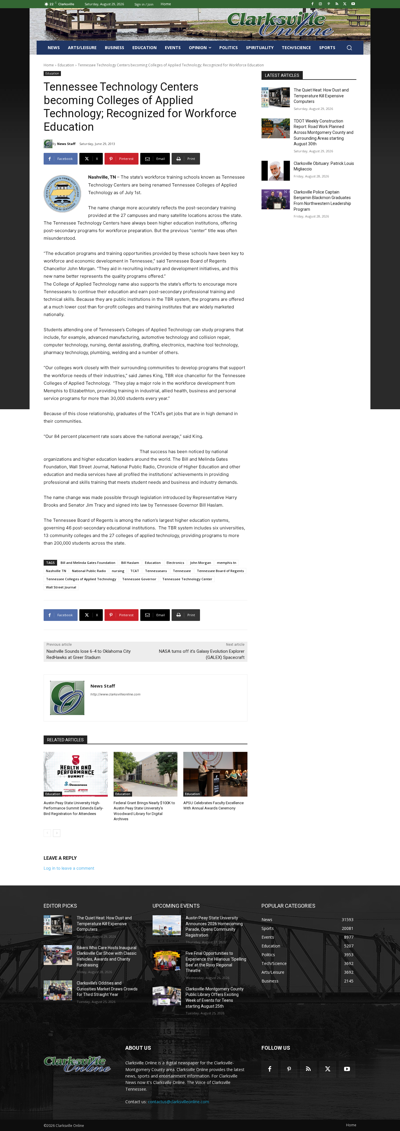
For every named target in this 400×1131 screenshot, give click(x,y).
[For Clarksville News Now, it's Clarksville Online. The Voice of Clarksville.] (77, 1064)
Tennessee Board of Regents (220, 571)
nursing (118, 571)
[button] (349, 48)
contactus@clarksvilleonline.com (178, 1101)
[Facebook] (312, 4)
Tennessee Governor (139, 579)
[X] (344, 4)
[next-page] (56, 833)
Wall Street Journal (61, 587)
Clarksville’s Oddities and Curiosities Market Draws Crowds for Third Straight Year (107, 989)
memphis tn (226, 562)
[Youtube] (353, 4)
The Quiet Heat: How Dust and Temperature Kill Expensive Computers (321, 96)
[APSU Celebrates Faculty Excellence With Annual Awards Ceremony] (215, 774)
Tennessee (182, 571)
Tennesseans (156, 571)
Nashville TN (56, 571)
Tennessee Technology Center (187, 579)
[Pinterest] (328, 4)
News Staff (66, 143)
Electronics (175, 562)
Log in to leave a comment (69, 868)
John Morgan (200, 562)
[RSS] (337, 4)
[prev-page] (47, 833)
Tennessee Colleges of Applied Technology (81, 579)
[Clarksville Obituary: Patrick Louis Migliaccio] (275, 171)
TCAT (134, 571)
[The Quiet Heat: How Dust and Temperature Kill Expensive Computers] (275, 97)
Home (49, 65)
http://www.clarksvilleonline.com (115, 694)
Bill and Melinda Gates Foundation (88, 562)
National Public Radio (89, 571)
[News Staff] (48, 143)
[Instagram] (320, 4)
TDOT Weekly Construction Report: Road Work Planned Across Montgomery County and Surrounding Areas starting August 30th (323, 132)
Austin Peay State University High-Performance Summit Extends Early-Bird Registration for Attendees (73, 808)
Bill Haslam (130, 562)
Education (66, 65)
